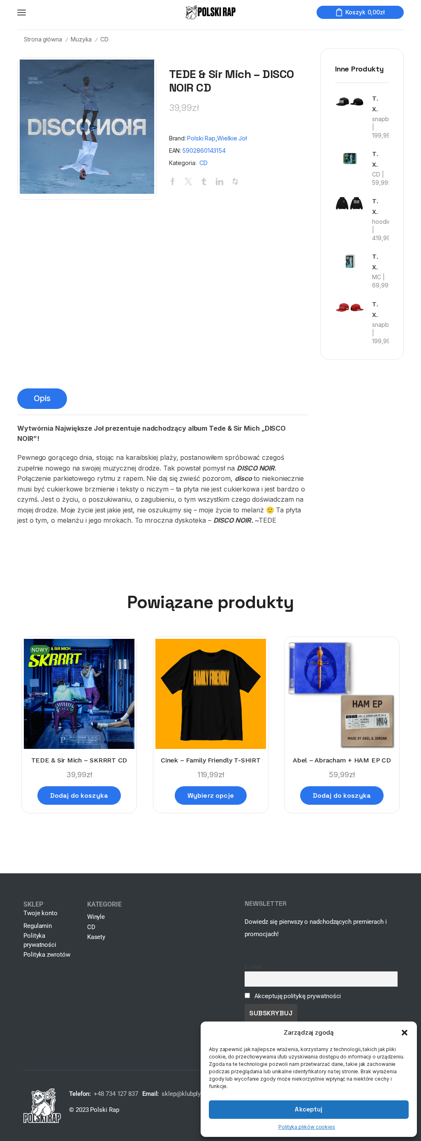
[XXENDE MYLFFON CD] (349, 158)
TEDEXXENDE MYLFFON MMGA (375, 309)
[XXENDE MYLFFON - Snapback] (349, 101)
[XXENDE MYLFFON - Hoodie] (349, 203)
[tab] (42, 398)
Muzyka (81, 39)
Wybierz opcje (210, 795)
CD (104, 39)
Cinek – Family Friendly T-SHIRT (211, 760)
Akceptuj (308, 1109)
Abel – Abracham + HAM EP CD (342, 760)
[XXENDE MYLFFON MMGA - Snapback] (349, 307)
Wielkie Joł (232, 138)
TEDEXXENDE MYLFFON (375, 103)
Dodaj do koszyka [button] (79, 795)
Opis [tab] (42, 398)
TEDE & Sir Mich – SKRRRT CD (79, 760)
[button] (404, 1033)
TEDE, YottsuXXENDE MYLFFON (375, 159)
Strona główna (43, 39)
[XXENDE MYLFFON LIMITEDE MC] (349, 261)
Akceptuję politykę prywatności (297, 995)
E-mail (253, 966)
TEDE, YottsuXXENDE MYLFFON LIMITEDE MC (375, 262)
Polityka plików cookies (306, 1127)
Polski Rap (201, 138)
